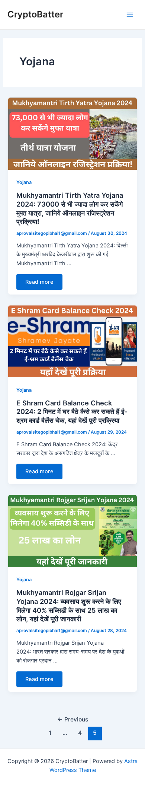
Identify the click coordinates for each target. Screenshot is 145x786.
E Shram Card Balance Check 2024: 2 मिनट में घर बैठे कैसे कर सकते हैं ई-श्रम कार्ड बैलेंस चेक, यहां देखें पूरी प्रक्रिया (72, 411)
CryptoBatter (35, 14)
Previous (72, 719)
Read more (39, 282)
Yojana (24, 182)
